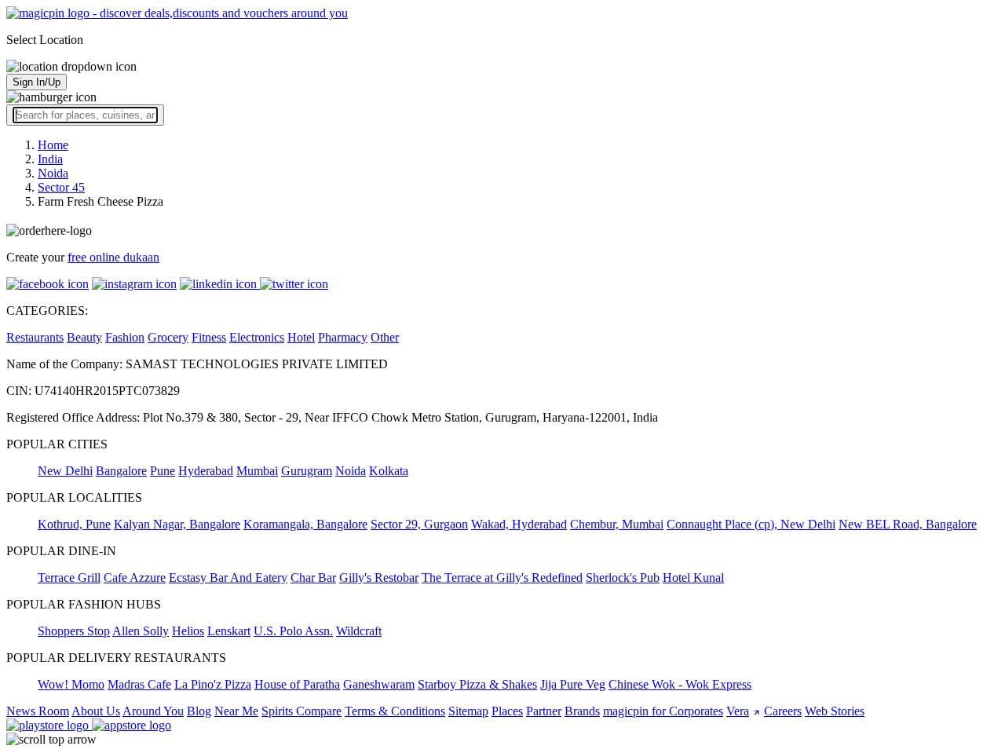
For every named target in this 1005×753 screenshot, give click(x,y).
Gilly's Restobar (378, 577)
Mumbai (257, 470)
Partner (543, 711)
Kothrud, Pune (74, 524)
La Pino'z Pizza (212, 684)
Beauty (84, 337)
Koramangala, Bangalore (305, 524)
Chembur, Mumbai (616, 524)
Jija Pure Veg (572, 684)
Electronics (256, 337)
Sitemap (468, 711)
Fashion (124, 337)
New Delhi (65, 470)
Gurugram (306, 470)
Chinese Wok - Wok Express (679, 684)
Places (507, 711)
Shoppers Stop (74, 631)
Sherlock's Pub (623, 577)
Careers (783, 711)
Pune (162, 470)
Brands (582, 711)
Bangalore (121, 470)
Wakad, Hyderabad (519, 524)
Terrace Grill (69, 577)
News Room (37, 711)
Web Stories (834, 711)
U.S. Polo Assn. (293, 631)
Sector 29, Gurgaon (419, 524)
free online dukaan (113, 257)
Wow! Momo (71, 684)
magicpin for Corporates (663, 711)
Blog (199, 711)
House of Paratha (297, 684)
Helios (188, 631)
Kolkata (388, 470)
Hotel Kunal (693, 577)
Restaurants (35, 337)
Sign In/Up (36, 82)
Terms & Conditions (395, 711)
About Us (95, 711)
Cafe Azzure (135, 577)
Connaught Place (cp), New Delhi (751, 524)
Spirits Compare (301, 711)
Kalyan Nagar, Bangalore (177, 524)
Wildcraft (359, 631)
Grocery (168, 337)
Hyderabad (205, 470)
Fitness (209, 337)
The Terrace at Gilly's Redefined (502, 577)
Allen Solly (140, 631)
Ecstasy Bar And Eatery (228, 577)
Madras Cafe (139, 684)
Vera (737, 711)
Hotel (301, 337)
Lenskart (228, 631)
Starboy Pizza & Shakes (477, 684)
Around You (153, 711)
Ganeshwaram (379, 684)
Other (385, 337)
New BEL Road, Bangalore (908, 524)
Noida (350, 470)
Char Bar (313, 577)
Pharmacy (342, 337)
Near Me (236, 711)
